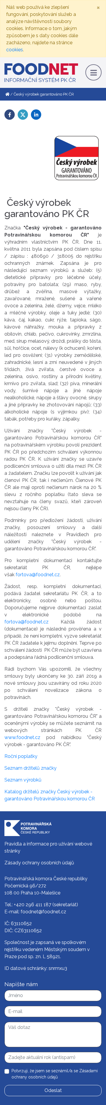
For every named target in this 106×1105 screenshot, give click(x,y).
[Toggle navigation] (93, 72)
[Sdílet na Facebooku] (9, 114)
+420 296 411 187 (32, 904)
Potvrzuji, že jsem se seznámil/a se (54, 1073)
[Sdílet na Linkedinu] (36, 114)
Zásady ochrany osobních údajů (39, 863)
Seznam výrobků (23, 780)
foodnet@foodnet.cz (43, 911)
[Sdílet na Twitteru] (23, 114)
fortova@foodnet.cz (38, 574)
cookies (14, 49)
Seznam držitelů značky (31, 768)
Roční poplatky (20, 756)
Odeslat (53, 1090)
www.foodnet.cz (22, 737)
